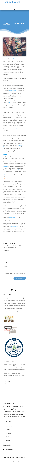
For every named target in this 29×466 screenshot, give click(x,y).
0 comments (19, 27)
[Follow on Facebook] (5, 290)
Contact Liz (9, 426)
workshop (12, 146)
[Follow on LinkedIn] (15, 290)
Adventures (9, 433)
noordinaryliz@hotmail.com (12, 452)
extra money (20, 210)
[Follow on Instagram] (12, 290)
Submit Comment (20, 278)
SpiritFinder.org (14, 226)
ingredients (18, 169)
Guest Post (12, 27)
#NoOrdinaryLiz (13, 2)
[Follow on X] (8, 290)
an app (10, 102)
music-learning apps (15, 128)
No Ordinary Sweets (8, 373)
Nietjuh (14, 58)
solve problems (13, 90)
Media (8, 440)
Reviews (8, 437)
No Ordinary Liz (22, 76)
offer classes (6, 196)
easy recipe (5, 166)
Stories (8, 429)
